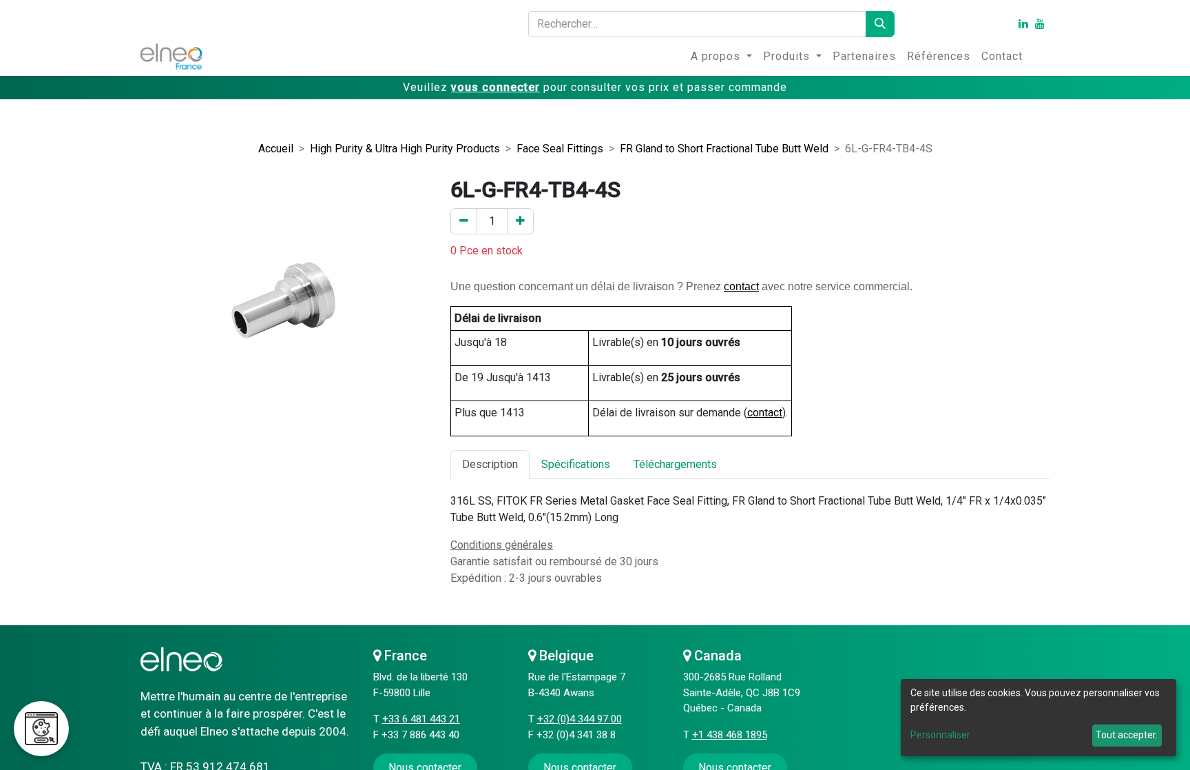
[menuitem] (721, 56)
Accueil (275, 148)
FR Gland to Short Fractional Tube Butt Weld (724, 148)
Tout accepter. (1127, 734)
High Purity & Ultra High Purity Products (405, 148)
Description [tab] (490, 464)
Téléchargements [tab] (675, 464)
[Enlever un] (463, 221)
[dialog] (1038, 717)
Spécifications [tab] (575, 464)
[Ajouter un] (520, 221)
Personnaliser (940, 734)
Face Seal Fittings (559, 148)
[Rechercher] (880, 24)
